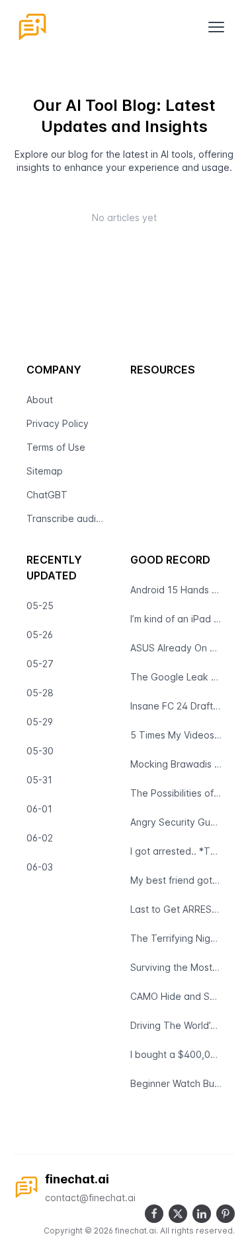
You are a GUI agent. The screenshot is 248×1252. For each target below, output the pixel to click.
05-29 (39, 721)
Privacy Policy (57, 423)
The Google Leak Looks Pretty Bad (176, 676)
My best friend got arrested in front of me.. (176, 880)
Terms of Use (55, 447)
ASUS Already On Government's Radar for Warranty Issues (176, 647)
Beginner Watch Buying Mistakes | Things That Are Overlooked (176, 1083)
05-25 (40, 605)
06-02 (39, 837)
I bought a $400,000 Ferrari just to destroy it (176, 1054)
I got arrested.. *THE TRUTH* (176, 851)
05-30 (40, 750)
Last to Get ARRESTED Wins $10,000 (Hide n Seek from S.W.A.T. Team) (176, 909)
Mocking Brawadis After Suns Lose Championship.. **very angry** (176, 764)
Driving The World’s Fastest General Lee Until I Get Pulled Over (176, 1025)
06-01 (39, 808)
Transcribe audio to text (67, 518)
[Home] (32, 27)
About (39, 399)
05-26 (39, 634)
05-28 (40, 692)
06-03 (39, 867)
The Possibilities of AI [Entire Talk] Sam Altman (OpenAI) (176, 793)
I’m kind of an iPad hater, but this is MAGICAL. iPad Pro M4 (176, 618)
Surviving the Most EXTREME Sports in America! (176, 967)
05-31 (39, 779)
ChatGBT (46, 494)
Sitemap (44, 471)
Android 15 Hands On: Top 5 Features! (176, 589)
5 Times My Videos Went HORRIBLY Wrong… (176, 735)
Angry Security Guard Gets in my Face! (176, 822)
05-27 (40, 663)
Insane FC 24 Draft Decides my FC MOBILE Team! (176, 705)
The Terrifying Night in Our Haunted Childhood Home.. (176, 938)
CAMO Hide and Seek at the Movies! (176, 996)
